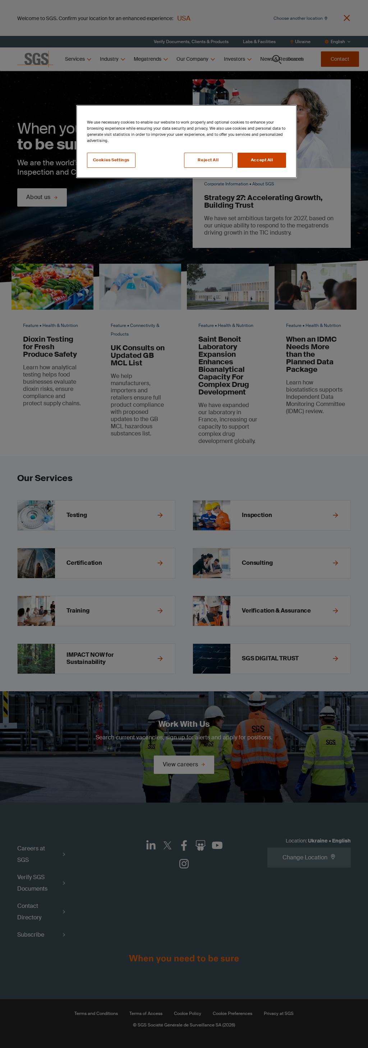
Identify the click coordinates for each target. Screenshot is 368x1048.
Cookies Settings (111, 160)
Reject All (208, 160)
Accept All (262, 160)
